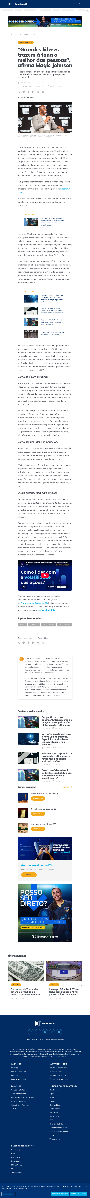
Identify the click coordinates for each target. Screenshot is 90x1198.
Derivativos (54, 1116)
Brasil (22, 624)
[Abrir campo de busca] (79, 4)
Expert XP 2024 (48, 624)
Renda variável (56, 1090)
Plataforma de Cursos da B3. (34, 603)
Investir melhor (25, 42)
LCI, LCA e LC (16, 1165)
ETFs (51, 1120)
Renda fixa (15, 1150)
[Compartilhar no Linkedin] (33, 92)
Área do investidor (18, 1094)
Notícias (14, 1068)
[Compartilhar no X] (19, 92)
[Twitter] (45, 1032)
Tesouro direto (17, 1172)
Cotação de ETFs (56, 1124)
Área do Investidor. (47, 610)
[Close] (86, 1186)
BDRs (52, 1097)
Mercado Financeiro (19, 1071)
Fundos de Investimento (59, 1131)
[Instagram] (31, 1032)
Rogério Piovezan (27, 98)
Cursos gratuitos (18, 1090)
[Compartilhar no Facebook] (28, 92)
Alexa (13, 1109)
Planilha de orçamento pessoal (23, 1097)
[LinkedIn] (52, 1032)
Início (10, 34)
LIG (12, 1169)
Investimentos (64, 624)
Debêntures (16, 1161)
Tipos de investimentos (59, 1079)
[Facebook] (38, 1032)
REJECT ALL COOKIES (78, 1194)
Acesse (29, 874)
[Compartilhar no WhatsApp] (23, 92)
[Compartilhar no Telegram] (38, 92)
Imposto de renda (18, 1079)
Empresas (34, 624)
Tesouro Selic (55, 1139)
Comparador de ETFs (58, 1127)
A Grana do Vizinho (19, 1101)
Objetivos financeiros (24, 34)
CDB (13, 1153)
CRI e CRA (15, 1157)
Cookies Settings (7, 1194)
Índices (52, 1135)
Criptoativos (55, 1109)
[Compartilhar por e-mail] (43, 92)
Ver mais (65, 787)
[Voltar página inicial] (18, 4)
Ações (52, 1094)
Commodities (55, 1105)
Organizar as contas (58, 1075)
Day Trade (54, 1112)
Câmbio (53, 1101)
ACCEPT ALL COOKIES (60, 1194)
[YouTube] (59, 1032)
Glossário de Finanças (20, 1105)
